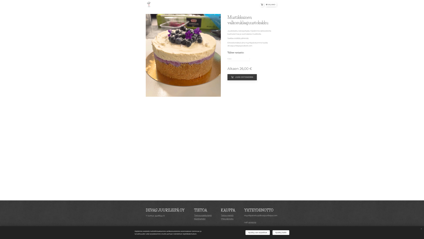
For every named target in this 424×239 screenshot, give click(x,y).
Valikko (271, 5)
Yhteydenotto (227, 219)
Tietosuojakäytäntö (203, 215)
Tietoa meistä (227, 215)
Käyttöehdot (199, 219)
